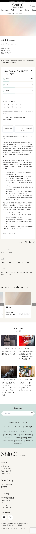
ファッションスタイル (9, 437)
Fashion (13, 10)
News (27, 10)
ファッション (25, 422)
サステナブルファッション (22, 431)
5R (31, 431)
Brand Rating (4, 10)
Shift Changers (18, 443)
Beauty (21, 10)
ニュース (17, 427)
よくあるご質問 (6, 468)
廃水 (25, 142)
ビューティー (7, 427)
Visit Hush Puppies (6, 253)
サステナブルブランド (9, 431)
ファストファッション (8, 440)
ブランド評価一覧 (7, 484)
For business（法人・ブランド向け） (25, 1)
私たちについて (6, 471)
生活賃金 (23, 160)
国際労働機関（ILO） (26, 187)
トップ (3, 13)
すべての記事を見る (12, 422)
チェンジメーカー (19, 440)
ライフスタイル (28, 427)
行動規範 (16, 187)
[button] (2, 304)
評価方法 (4, 487)
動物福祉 (30, 437)
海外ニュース (16, 434)
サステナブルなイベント (26, 434)
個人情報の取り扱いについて (8, 525)
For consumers (12, 1)
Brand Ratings (10, 13)
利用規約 (3, 523)
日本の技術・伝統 (29, 440)
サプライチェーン (26, 144)
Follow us (17, 525)
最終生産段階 (29, 172)
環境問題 (18, 437)
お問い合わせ (5, 473)
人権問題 (24, 437)
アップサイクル (7, 434)
